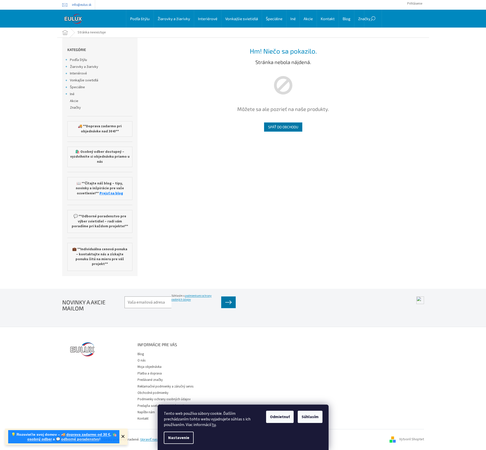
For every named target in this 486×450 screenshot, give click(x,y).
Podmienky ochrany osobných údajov (164, 399)
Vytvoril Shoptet (411, 439)
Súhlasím (310, 417)
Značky (75, 107)
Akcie (74, 101)
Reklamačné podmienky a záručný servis (165, 386)
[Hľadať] (373, 19)
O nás (141, 360)
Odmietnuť (280, 417)
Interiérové (78, 73)
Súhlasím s (191, 298)
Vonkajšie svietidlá (84, 80)
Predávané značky (150, 380)
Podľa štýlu (78, 59)
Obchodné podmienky (153, 393)
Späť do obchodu (283, 127)
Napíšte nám (146, 412)
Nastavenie (178, 438)
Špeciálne (77, 87)
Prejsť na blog (111, 193)
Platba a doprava (150, 373)
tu (214, 425)
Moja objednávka (149, 367)
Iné (72, 94)
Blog (141, 354)
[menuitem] (140, 19)
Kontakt (143, 418)
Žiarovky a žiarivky (84, 66)
